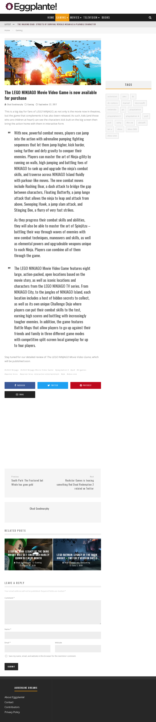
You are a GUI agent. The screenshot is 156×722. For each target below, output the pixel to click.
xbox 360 (132, 129)
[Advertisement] (53, 433)
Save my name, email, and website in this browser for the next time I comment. (42, 656)
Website (58, 642)
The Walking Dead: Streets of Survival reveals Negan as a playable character (57, 24)
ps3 (146, 116)
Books (106, 17)
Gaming (61, 17)
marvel (126, 103)
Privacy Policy (12, 712)
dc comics (113, 103)
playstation (135, 109)
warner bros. (12, 374)
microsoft (140, 103)
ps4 (73, 370)
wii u (110, 129)
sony (119, 122)
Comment (10, 598)
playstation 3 (114, 116)
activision (112, 96)
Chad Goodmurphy (14, 104)
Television (90, 17)
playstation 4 (63, 370)
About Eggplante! (14, 697)
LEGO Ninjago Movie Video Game (37, 370)
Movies (74, 17)
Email (8, 642)
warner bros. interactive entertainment (40, 374)
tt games (82, 370)
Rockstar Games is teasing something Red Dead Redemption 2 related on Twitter (75, 482)
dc (133, 96)
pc (123, 109)
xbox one (72, 374)
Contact (9, 702)
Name (8, 629)
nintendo (112, 109)
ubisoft (141, 122)
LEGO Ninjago (12, 370)
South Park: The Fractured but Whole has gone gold (27, 480)
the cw (130, 122)
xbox (119, 129)
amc (124, 96)
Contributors (12, 707)
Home (51, 17)
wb (63, 374)
